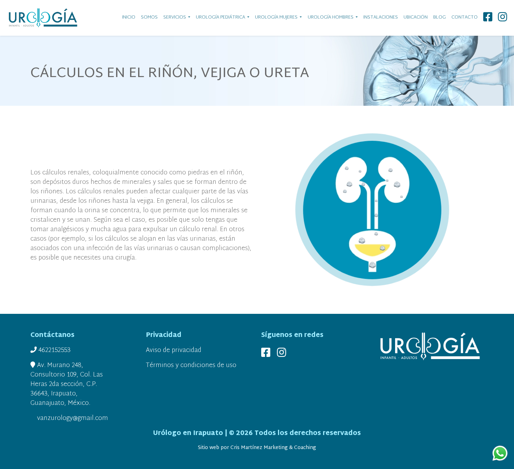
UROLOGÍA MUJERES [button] (277, 17)
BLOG (439, 17)
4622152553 (54, 350)
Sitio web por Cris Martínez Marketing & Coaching (257, 447)
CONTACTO (464, 17)
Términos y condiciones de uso (191, 365)
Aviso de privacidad (173, 350)
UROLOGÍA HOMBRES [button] (331, 17)
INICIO (128, 17)
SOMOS (149, 17)
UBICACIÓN (416, 17)
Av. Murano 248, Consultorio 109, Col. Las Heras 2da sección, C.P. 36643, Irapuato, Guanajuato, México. (66, 384)
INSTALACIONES (380, 17)
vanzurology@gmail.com (71, 418)
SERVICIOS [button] (175, 17)
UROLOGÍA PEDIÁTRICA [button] (221, 17)
